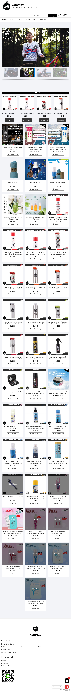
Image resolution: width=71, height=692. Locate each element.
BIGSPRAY (18, 5)
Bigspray (4, 660)
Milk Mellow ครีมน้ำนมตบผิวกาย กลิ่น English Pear (13, 218)
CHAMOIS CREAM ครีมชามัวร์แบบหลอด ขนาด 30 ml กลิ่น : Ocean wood (58, 149)
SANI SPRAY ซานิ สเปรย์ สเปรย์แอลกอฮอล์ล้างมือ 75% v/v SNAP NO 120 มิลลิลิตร (35, 568)
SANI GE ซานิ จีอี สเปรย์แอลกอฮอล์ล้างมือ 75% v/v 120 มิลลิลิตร (35, 533)
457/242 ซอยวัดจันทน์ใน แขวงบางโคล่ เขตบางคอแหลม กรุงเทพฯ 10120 (21, 646)
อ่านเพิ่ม (12, 503)
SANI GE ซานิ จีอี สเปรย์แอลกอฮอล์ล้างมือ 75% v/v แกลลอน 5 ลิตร (13, 568)
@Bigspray (5, 663)
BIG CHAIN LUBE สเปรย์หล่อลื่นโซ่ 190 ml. (58, 288)
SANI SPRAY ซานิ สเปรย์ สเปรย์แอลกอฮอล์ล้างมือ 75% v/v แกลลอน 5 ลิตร (35, 603)
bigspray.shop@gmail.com (10, 652)
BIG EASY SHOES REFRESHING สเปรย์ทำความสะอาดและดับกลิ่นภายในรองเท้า (35, 428)
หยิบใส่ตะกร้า (13, 120)
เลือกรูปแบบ (56, 503)
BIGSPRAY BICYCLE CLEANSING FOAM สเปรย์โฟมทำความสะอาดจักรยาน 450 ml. (58, 219)
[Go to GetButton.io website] (67, 690)
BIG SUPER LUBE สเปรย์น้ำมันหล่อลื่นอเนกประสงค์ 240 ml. (58, 323)
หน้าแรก (4, 19)
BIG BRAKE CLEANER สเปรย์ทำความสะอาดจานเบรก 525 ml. (13, 358)
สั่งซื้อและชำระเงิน (32, 19)
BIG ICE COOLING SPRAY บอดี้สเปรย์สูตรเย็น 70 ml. (58, 428)
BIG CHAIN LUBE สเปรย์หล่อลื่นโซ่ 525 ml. (47, 113)
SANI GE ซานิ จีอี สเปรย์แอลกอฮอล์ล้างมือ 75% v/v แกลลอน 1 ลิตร (58, 533)
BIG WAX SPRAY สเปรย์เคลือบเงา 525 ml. (35, 358)
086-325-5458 (6, 649)
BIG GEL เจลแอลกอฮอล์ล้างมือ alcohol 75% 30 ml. (58, 497)
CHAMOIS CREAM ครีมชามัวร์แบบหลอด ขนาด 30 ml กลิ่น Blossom (35, 149)
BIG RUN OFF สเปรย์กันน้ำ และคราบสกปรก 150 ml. (35, 463)
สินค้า (11, 19)
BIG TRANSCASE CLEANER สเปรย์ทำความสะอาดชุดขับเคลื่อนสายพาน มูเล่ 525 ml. (35, 323)
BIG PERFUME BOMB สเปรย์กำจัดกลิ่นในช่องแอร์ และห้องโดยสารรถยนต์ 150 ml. (35, 498)
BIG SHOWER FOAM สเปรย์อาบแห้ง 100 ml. (13, 428)
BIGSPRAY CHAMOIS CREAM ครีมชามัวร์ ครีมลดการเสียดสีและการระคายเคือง (58, 393)
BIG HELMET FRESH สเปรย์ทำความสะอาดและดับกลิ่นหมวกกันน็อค (58, 358)
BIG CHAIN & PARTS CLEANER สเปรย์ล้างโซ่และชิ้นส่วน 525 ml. (13, 323)
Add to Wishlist (18, 154)
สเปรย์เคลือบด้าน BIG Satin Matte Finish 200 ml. (13, 148)
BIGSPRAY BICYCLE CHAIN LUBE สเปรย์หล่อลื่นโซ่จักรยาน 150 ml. (30, 113)
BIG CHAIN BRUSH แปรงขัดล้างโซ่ (13, 497)
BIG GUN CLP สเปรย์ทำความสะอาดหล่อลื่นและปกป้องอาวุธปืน (35, 393)
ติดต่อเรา (43, 19)
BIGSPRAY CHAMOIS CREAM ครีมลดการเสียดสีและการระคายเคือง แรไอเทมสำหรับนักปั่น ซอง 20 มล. (13, 533)
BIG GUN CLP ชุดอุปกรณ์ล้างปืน (13, 392)
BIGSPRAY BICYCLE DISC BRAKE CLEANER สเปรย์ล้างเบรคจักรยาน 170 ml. (35, 254)
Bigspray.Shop (6, 666)
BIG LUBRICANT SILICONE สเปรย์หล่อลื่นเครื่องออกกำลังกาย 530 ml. (58, 463)
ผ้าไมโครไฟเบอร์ (13, 182)
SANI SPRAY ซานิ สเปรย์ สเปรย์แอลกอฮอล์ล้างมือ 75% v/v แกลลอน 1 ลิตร (58, 568)
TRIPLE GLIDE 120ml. (35, 182)
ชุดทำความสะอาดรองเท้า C (58, 182)
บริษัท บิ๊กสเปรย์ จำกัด (8, 644)
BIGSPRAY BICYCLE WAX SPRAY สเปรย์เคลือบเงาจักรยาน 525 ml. (13, 113)
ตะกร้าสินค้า (20, 19)
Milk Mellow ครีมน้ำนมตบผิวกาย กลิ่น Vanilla (35, 218)
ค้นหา (52, 15)
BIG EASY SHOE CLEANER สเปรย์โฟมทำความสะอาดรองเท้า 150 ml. (13, 463)
